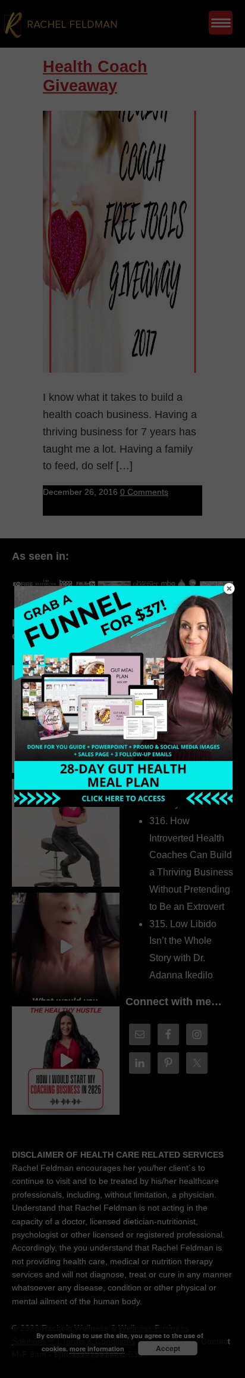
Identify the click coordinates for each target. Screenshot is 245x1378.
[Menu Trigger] (221, 23)
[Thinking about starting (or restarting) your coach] (66, 1060)
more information (97, 1348)
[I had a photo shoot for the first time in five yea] (66, 833)
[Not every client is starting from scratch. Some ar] (66, 946)
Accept (168, 1348)
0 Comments (144, 492)
